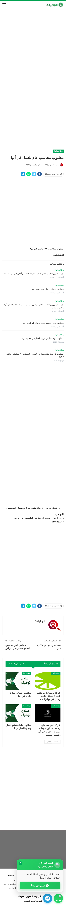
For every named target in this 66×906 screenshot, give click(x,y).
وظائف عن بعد (10, 884)
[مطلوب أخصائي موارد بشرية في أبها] (18, 681)
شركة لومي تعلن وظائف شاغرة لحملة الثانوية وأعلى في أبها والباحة (34, 274)
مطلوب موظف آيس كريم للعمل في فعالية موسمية (41, 339)
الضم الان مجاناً (38, 885)
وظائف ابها (58, 151)
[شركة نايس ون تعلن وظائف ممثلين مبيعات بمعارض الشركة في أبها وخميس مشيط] (47, 713)
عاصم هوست (30, 901)
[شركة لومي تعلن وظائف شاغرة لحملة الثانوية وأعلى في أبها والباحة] (47, 681)
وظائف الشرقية (15, 876)
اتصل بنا (12, 889)
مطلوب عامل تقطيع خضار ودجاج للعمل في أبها (43, 323)
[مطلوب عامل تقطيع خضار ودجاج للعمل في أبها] (18, 713)
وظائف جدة (15, 880)
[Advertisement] (33, 45)
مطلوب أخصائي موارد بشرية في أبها (48, 289)
